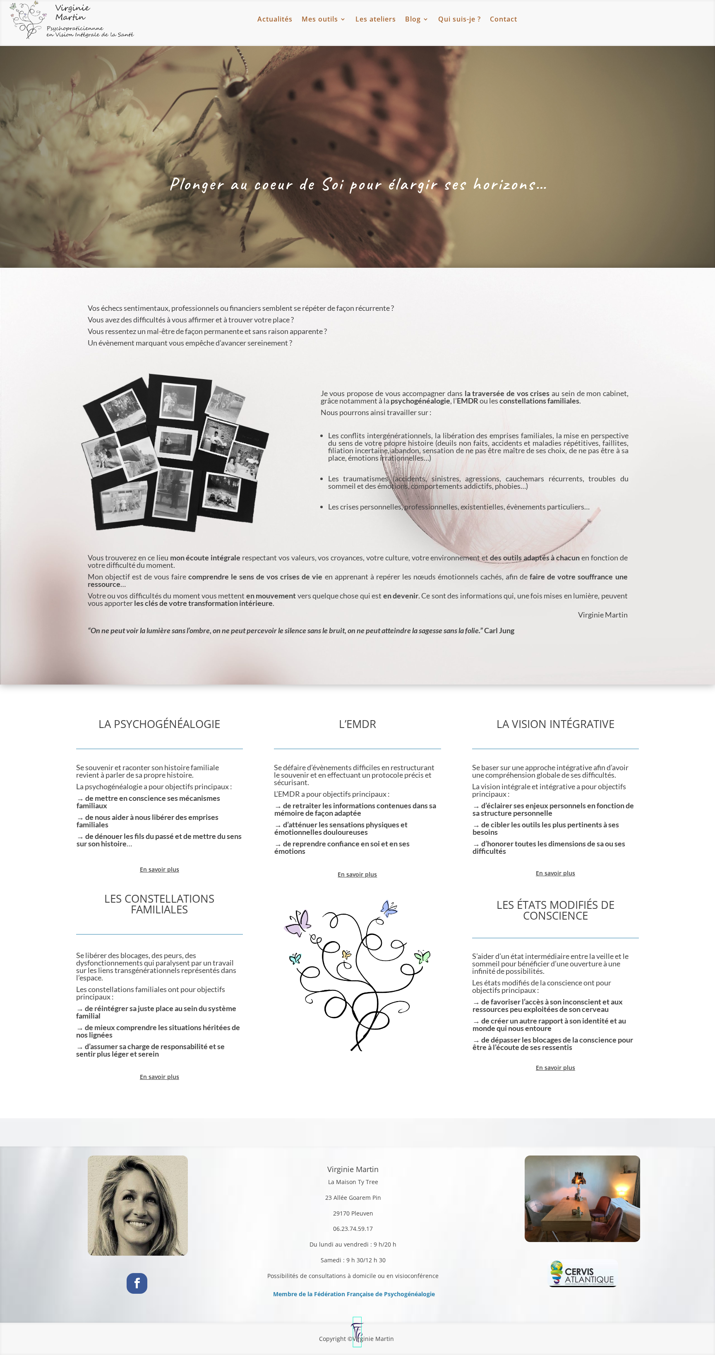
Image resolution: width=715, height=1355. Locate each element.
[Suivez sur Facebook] (137, 1283)
